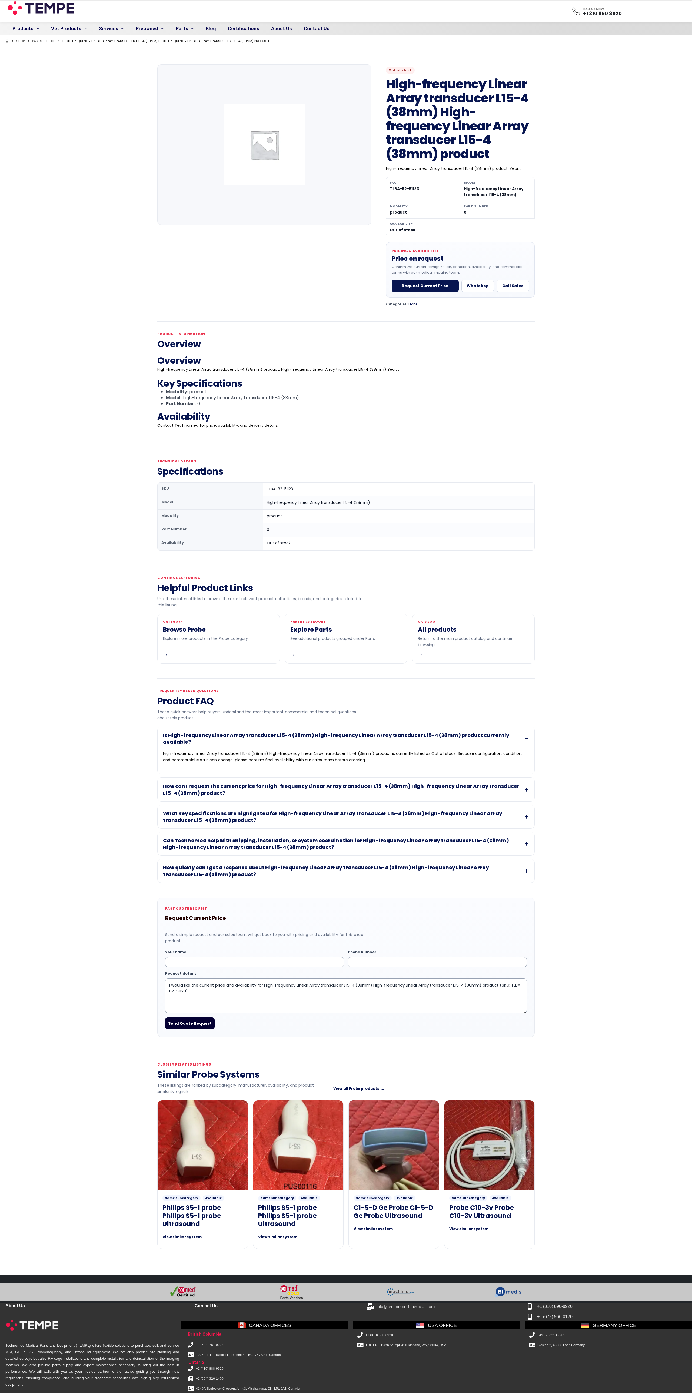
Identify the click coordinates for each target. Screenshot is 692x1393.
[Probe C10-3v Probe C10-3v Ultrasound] (489, 1145)
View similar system (183, 1237)
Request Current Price (425, 286)
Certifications (243, 28)
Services (108, 28)
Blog (211, 28)
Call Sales (512, 286)
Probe (412, 304)
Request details (181, 973)
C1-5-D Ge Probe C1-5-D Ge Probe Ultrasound (393, 1211)
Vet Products (66, 28)
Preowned (147, 28)
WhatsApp (478, 286)
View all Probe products (358, 1088)
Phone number (362, 952)
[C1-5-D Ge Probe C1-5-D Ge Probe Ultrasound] (394, 1145)
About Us (281, 28)
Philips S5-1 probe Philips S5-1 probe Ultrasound (191, 1216)
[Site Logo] (40, 8)
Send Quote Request (190, 1023)
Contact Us (317, 28)
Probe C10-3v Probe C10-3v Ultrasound (481, 1211)
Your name (175, 952)
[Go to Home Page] (7, 41)
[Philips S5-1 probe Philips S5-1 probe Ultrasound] (203, 1145)
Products (23, 28)
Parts (182, 28)
